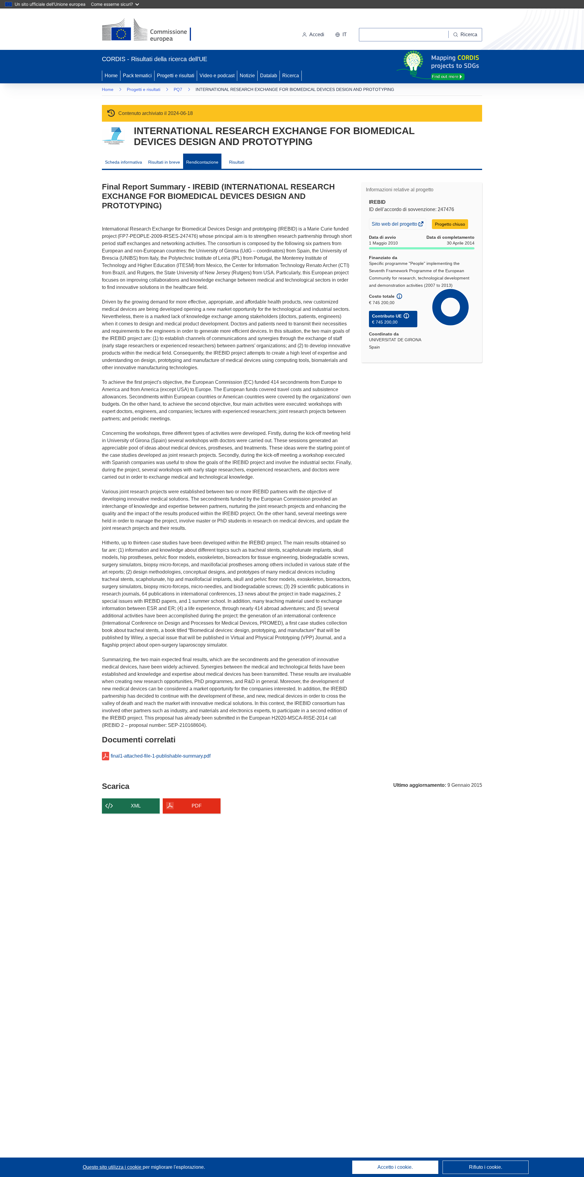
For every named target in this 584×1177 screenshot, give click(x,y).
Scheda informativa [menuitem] (123, 162)
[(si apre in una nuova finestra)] (150, 30)
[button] (341, 34)
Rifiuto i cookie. (485, 1167)
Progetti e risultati (175, 75)
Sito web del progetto (395, 225)
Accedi (316, 34)
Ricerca (290, 75)
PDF (197, 805)
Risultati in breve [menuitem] (164, 162)
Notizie (247, 75)
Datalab (268, 75)
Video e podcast (217, 75)
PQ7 (178, 89)
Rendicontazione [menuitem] (202, 162)
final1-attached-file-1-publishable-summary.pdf (160, 756)
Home (111, 75)
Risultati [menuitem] (236, 162)
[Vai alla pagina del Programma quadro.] (113, 136)
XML (136, 805)
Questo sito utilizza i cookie (113, 1167)
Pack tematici (137, 75)
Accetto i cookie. (395, 1167)
